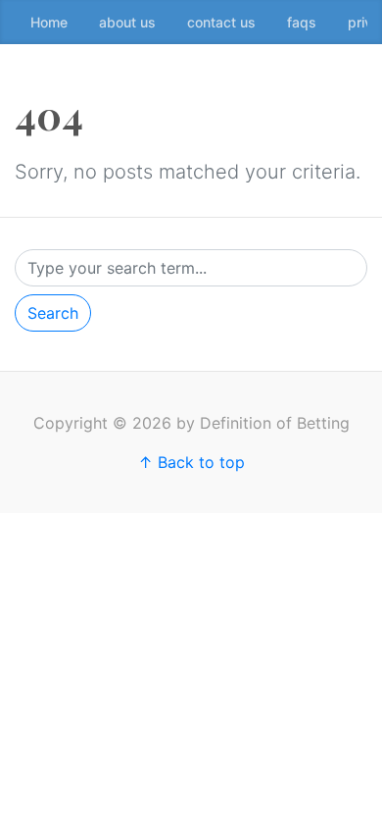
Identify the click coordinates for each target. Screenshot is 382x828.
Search (52, 313)
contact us (221, 22)
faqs (301, 22)
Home (49, 22)
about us (127, 22)
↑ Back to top (191, 462)
